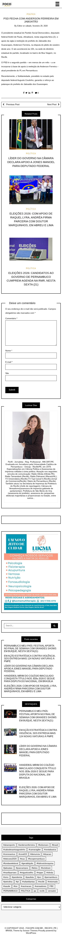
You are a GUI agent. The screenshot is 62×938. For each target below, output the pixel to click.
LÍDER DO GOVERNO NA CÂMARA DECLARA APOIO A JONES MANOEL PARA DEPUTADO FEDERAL (31, 162)
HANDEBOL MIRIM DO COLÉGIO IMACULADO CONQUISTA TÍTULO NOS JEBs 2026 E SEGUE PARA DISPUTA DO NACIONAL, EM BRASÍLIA (29, 678)
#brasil (55, 845)
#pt (17, 881)
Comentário (11, 318)
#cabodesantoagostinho (14, 849)
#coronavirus (9, 854)
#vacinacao (26, 886)
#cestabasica (50, 849)
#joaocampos (22, 868)
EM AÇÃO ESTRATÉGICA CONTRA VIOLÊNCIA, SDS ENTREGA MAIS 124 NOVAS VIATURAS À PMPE (29, 658)
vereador (52, 891)
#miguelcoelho (26, 872)
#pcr (39, 877)
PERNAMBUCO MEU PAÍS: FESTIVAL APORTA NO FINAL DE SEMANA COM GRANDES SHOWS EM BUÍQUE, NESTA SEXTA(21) (30, 648)
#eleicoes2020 (10, 859)
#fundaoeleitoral (10, 863)
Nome (8, 350)
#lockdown (46, 868)
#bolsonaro (43, 845)
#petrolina (7, 881)
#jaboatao (7, 868)
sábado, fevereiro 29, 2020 (36, 26)
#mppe (40, 872)
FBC (52, 886)
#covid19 (23, 854)
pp (35, 891)
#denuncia (35, 854)
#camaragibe (35, 849)
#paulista (30, 877)
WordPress (31, 933)
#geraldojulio (27, 863)
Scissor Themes (30, 930)
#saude (6, 886)
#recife (41, 881)
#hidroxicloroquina (45, 863)
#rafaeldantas (28, 881)
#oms (5, 877)
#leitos (34, 868)
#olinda (49, 872)
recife (42, 891)
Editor (19, 26)
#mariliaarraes (9, 872)
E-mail (8, 362)
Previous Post (12, 104)
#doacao (47, 854)
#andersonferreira (26, 845)
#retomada (53, 881)
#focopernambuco (36, 859)
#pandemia (17, 877)
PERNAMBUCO (10, 891)
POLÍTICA (31, 14)
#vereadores (40, 886)
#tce (15, 886)
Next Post (52, 104)
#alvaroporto (9, 845)
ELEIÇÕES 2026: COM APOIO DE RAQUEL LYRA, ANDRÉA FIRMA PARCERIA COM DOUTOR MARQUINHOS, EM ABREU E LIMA (30, 689)
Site (7, 373)
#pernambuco (51, 877)
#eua (22, 859)
